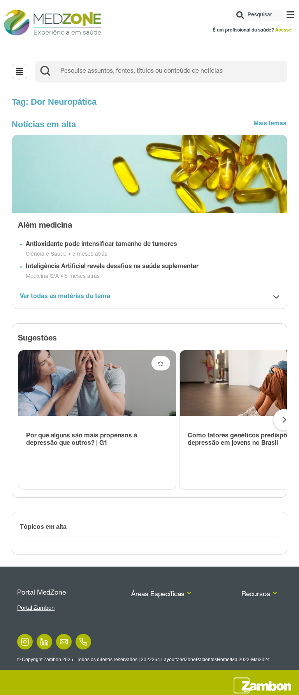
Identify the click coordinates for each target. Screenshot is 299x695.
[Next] (284, 419)
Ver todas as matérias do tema (65, 297)
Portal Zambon (36, 607)
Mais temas (270, 123)
